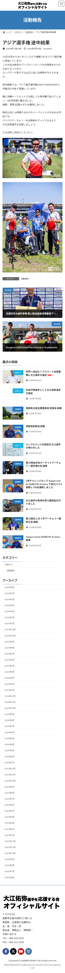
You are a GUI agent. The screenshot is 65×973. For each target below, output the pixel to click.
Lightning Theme (33, 965)
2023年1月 (9, 835)
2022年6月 (9, 877)
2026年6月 (9, 599)
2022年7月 (9, 871)
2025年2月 (9, 684)
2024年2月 (9, 756)
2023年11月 (10, 774)
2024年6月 (9, 732)
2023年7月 (9, 799)
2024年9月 (9, 714)
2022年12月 (10, 841)
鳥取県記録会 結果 (35, 426)
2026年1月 (9, 623)
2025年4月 (9, 672)
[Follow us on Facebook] (5, 951)
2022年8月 (9, 865)
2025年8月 (9, 647)
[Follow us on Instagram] (28, 951)
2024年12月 (10, 696)
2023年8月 (9, 793)
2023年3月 (9, 823)
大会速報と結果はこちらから (17, 132)
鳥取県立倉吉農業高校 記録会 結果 (44, 408)
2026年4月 (9, 611)
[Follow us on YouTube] (21, 951)
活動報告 (25, 278)
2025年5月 (9, 666)
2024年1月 (9, 762)
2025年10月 (10, 635)
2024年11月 (10, 702)
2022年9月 (9, 859)
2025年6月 (9, 660)
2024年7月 (9, 726)
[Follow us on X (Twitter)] (13, 951)
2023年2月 (9, 829)
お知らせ (8, 564)
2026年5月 (9, 605)
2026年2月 (9, 617)
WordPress (18, 965)
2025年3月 (9, 678)
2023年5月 (9, 811)
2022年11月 (10, 847)
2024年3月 (9, 750)
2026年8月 (9, 587)
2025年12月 (10, 629)
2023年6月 (9, 805)
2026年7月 (9, 593)
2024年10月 (10, 708)
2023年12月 (10, 768)
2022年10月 (10, 853)
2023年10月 (10, 780)
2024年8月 (9, 720)
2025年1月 (9, 690)
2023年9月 (9, 786)
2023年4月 (9, 817)
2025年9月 (9, 641)
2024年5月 (9, 738)
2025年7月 (9, 654)
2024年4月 (9, 744)
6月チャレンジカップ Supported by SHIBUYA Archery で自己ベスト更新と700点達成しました (44, 484)
